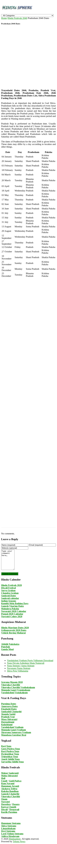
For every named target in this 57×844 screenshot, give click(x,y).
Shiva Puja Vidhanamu (17, 671)
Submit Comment (9, 574)
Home (4, 18)
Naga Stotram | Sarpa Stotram (20, 665)
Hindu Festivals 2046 (17, 18)
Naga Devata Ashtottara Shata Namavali (25, 663)
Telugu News (19, 841)
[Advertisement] (28, 57)
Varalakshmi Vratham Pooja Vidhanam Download (30, 660)
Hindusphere (15, 839)
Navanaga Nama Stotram (18, 668)
